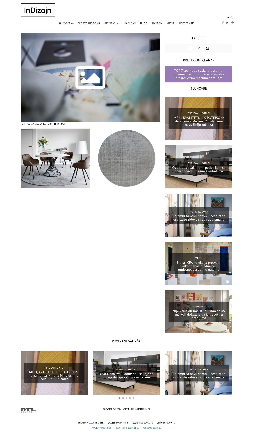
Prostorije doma (89, 23)
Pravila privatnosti (102, 428)
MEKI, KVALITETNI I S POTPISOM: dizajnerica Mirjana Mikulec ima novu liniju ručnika (199, 121)
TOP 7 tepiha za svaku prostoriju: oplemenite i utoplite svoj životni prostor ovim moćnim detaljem (198, 74)
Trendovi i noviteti (199, 113)
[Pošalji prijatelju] (207, 48)
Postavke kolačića (152, 428)
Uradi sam (129, 23)
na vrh (228, 409)
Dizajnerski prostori (198, 306)
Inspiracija (111, 23)
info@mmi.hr (121, 422)
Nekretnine (186, 23)
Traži (229, 17)
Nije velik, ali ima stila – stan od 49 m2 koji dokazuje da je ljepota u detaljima (199, 314)
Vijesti (171, 23)
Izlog (143, 23)
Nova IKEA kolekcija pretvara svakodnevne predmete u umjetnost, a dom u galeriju (198, 266)
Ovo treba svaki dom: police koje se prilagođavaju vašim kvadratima (198, 169)
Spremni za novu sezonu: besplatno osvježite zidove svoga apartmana (198, 218)
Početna (68, 23)
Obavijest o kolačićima (127, 428)
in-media (157, 23)
